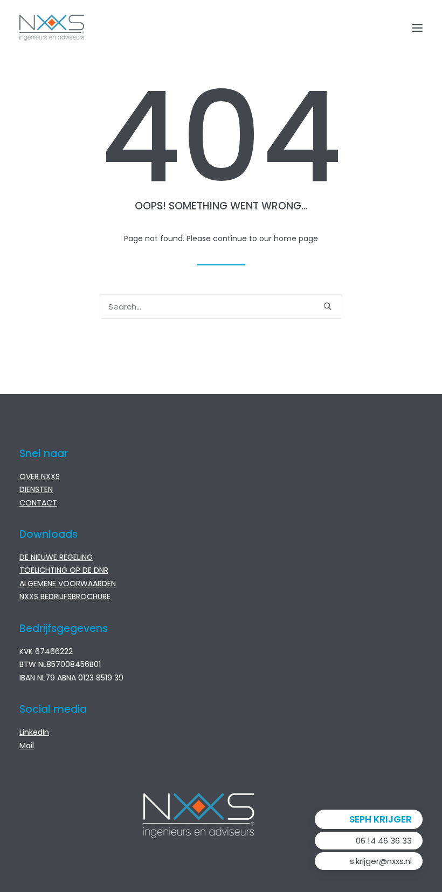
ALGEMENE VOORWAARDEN (67, 583)
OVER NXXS (39, 476)
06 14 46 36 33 (384, 840)
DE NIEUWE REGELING (56, 557)
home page (296, 238)
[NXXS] (51, 28)
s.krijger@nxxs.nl (381, 861)
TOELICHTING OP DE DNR (63, 570)
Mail (26, 745)
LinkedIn (34, 732)
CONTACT (38, 502)
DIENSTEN (36, 489)
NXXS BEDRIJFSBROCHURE (64, 596)
